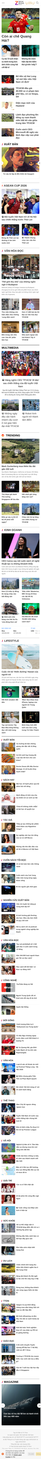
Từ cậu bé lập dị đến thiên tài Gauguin (18, 174)
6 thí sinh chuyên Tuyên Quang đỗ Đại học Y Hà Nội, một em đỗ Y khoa (27, 1347)
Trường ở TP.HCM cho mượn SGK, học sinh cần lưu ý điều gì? (27, 1358)
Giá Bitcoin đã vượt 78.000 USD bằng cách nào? (30, 619)
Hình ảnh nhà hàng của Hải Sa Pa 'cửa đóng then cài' (9, 619)
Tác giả (7, 820)
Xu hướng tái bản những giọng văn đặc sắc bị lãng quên (26, 746)
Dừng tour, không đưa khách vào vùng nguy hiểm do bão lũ (27, 1290)
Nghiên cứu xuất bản (16, 900)
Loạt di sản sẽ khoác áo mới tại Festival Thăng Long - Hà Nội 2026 (27, 1067)
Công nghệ (10, 980)
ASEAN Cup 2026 (15, 185)
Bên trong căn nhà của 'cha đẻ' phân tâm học (9, 337)
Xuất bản (11, 144)
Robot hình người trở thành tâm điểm (30, 416)
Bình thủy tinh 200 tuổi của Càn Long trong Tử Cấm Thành (30, 727)
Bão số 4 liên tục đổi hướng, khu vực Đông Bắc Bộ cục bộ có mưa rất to (27, 1169)
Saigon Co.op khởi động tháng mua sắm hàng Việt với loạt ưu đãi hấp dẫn (27, 1307)
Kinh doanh (13, 530)
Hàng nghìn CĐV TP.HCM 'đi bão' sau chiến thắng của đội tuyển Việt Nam (21, 383)
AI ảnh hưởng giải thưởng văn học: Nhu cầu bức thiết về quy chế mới (26, 918)
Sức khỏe (9, 1221)
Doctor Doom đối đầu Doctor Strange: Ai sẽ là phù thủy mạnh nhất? (27, 769)
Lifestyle (11, 640)
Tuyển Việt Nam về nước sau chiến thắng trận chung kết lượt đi (27, 1118)
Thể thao (8, 1100)
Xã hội (7, 1141)
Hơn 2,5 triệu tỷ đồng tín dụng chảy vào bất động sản (10, 593)
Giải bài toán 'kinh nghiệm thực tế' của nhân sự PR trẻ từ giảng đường (26, 1330)
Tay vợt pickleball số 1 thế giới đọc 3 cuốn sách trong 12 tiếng (26, 946)
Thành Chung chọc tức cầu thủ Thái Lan (29, 240)
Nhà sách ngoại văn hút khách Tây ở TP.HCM (30, 337)
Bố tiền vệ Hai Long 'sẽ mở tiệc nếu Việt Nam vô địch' (26, 79)
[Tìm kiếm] (37, 3)
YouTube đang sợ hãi (24, 984)
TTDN (6, 1301)
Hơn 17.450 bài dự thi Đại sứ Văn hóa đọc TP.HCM (30, 314)
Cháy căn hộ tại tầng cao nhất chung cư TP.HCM (30, 519)
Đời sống (8, 1020)
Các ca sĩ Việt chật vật (24, 1185)
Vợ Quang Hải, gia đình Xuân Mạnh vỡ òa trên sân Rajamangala (26, 1050)
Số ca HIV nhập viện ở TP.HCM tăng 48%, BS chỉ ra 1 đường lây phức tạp (27, 1227)
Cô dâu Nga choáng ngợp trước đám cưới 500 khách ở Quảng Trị (27, 1038)
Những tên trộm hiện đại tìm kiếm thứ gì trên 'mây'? (29, 62)
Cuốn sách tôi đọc (14, 860)
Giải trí (7, 1181)
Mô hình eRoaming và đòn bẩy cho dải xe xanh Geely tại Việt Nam (27, 1318)
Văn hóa (8, 1060)
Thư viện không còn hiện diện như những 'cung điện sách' (10, 314)
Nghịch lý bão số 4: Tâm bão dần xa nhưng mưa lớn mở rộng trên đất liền (27, 1147)
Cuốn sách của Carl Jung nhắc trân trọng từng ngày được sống (26, 877)
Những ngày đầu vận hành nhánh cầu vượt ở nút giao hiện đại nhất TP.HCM (10, 419)
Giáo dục (8, 1341)
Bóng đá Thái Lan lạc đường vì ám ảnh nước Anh (10, 240)
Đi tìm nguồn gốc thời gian (26, 887)
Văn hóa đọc (14, 250)
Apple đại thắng (22, 1007)
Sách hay (8, 780)
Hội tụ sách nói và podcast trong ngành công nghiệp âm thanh (27, 929)
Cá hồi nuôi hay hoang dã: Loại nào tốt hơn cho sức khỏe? (26, 757)
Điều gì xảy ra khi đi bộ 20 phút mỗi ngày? (10, 519)
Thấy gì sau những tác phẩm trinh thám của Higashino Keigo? (27, 826)
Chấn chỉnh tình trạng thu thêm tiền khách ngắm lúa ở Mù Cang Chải (27, 1267)
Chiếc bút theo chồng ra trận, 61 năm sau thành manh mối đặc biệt (27, 1158)
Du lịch (7, 1261)
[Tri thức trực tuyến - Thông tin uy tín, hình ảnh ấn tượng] (25, 3)
